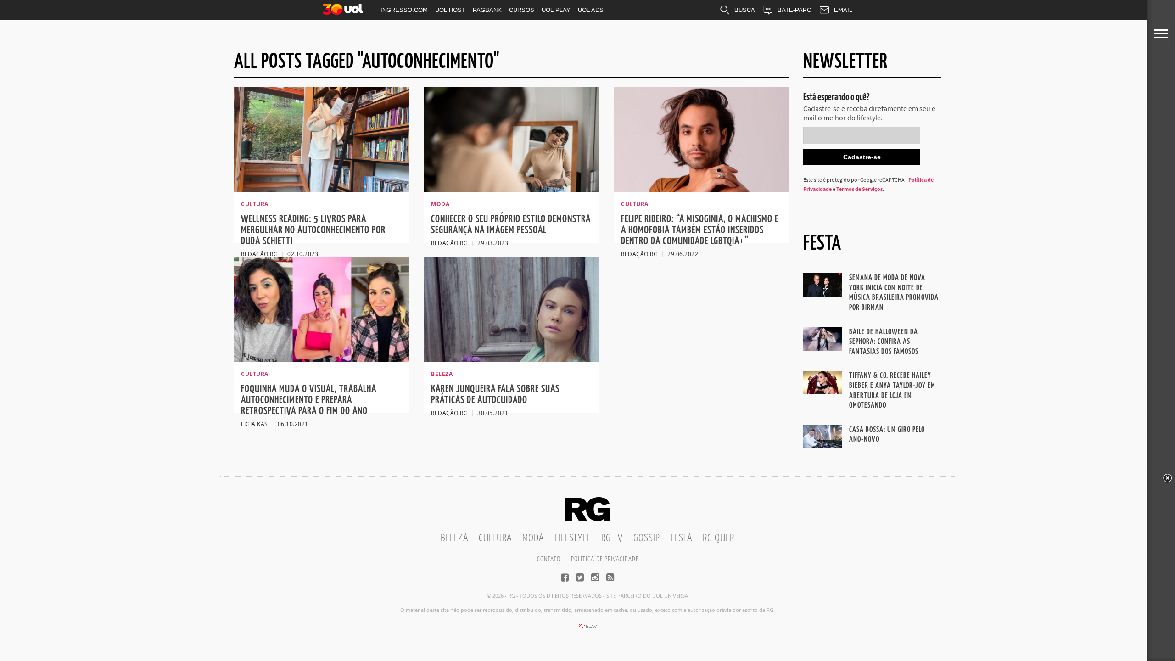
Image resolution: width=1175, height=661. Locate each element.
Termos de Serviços (859, 188)
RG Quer (718, 538)
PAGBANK (487, 9)
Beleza (454, 538)
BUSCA (744, 9)
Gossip (646, 538)
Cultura (495, 538)
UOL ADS (591, 9)
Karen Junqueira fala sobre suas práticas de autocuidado (495, 394)
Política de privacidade (604, 559)
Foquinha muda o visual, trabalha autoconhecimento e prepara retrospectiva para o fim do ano (308, 400)
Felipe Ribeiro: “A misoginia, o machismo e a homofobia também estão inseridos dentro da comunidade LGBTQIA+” (699, 230)
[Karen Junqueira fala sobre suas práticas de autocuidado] (511, 359)
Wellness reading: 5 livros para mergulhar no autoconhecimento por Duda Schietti (313, 230)
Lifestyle (572, 538)
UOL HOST (450, 9)
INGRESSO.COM (404, 9)
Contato (548, 559)
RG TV (612, 538)
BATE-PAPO (794, 9)
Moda (533, 538)
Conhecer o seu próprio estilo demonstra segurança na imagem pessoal (511, 224)
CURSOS (521, 9)
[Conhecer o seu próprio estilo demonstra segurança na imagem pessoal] (511, 189)
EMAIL (843, 9)
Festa (681, 538)
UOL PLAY (556, 9)
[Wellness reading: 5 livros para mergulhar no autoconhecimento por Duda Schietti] (321, 189)
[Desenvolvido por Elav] (587, 629)
